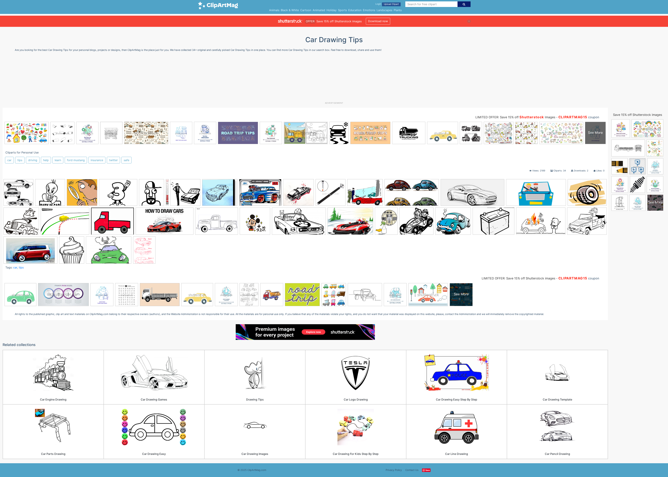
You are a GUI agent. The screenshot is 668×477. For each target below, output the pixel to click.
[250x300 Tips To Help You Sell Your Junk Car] (151, 194)
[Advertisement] (334, 78)
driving (32, 160)
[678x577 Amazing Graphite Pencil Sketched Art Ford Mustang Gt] (219, 194)
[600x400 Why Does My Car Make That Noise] (108, 252)
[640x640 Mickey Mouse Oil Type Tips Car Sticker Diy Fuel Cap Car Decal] (255, 223)
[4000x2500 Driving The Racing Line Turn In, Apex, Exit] (65, 223)
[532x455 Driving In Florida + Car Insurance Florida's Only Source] (21, 223)
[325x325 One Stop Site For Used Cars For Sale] (185, 194)
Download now (378, 21)
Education (354, 10)
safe (126, 160)
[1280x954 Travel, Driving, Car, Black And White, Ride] (587, 222)
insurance (97, 160)
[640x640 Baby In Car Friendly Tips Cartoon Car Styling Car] (50, 194)
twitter (113, 160)
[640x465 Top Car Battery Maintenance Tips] (493, 223)
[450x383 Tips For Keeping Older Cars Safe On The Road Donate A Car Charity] (453, 223)
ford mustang (76, 160)
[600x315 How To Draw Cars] (164, 223)
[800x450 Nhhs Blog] (299, 223)
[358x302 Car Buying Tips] (365, 194)
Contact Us (412, 469)
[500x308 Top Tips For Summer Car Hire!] (540, 223)
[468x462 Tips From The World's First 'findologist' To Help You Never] (82, 194)
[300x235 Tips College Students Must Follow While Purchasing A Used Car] (118, 194)
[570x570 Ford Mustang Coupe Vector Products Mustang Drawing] (18, 194)
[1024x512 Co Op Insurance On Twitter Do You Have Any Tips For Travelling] (536, 194)
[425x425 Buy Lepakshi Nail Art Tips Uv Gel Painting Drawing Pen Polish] (330, 194)
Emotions (369, 10)
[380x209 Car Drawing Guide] (412, 194)
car (9, 160)
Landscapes (384, 10)
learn (58, 160)
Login (378, 4)
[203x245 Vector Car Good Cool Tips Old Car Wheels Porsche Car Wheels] (71, 251)
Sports (342, 10)
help (46, 160)
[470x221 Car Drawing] (472, 194)
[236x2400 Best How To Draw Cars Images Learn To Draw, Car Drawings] (167, 192)
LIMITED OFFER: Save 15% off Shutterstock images (518, 278)
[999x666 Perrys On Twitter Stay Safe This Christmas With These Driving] (350, 223)
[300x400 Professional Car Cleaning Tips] (386, 223)
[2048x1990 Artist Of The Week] (298, 194)
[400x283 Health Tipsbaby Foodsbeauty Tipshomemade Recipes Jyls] (112, 223)
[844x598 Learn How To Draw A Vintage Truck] (216, 223)
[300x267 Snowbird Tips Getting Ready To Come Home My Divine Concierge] (416, 223)
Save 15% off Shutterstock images (637, 115)
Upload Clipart (391, 4)
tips (19, 160)
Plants (398, 10)
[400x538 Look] (144, 251)
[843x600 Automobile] (260, 194)
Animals (274, 10)
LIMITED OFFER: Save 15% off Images (515, 117)
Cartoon (305, 10)
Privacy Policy (394, 469)
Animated (319, 10)
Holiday (332, 10)
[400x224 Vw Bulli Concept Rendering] (30, 252)
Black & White (290, 10)
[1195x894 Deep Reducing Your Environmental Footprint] (587, 193)
